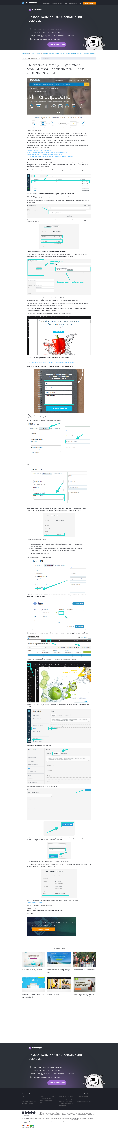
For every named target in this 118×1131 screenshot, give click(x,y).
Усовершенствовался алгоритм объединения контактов (44, 154)
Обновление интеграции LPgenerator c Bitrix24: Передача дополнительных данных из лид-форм (33, 995)
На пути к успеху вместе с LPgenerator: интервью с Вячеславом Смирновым (84, 995)
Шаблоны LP (55, 3)
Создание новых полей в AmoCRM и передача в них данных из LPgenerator (50, 156)
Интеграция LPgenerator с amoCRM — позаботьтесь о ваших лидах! (52, 362)
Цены (61, 3)
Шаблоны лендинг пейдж (66, 1099)
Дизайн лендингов (82, 1099)
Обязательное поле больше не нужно (39, 150)
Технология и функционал (66, 1096)
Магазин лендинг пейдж (65, 1101)
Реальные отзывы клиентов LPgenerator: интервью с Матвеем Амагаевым (84, 970)
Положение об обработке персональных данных (47, 1097)
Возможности (47, 3)
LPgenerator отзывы (27, 1103)
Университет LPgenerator (29, 1099)
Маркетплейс (62, 1105)
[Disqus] (59, 1021)
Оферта (42, 1103)
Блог (23, 1096)
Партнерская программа (66, 1103)
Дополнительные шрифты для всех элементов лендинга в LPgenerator (32, 970)
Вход (80, 3)
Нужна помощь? (72, 3)
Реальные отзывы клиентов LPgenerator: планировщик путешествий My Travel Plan (58, 970)
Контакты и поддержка (46, 1100)
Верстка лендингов (82, 1096)
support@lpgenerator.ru (34, 902)
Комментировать (43, 929)
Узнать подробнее (56, 44)
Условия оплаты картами (28, 1127)
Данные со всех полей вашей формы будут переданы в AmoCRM (47, 152)
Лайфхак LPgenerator (53, 994)
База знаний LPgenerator (29, 1101)
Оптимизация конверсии (84, 1101)
